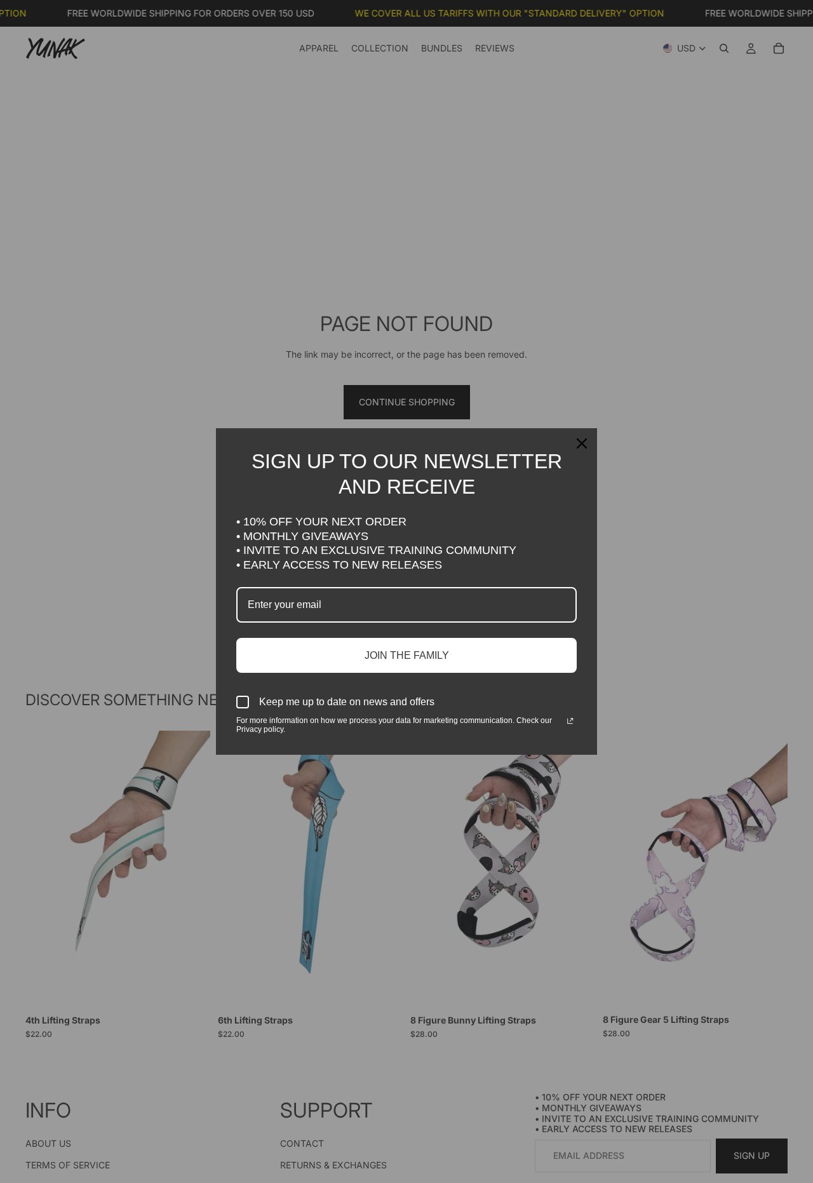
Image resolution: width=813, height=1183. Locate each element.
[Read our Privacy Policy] (570, 721)
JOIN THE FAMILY (407, 655)
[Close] (582, 443)
